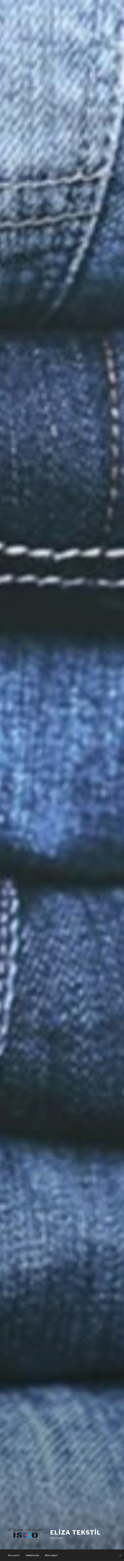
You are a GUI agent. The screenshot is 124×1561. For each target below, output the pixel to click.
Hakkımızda (32, 1555)
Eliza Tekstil (75, 1532)
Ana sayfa (14, 1555)
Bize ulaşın (51, 1555)
